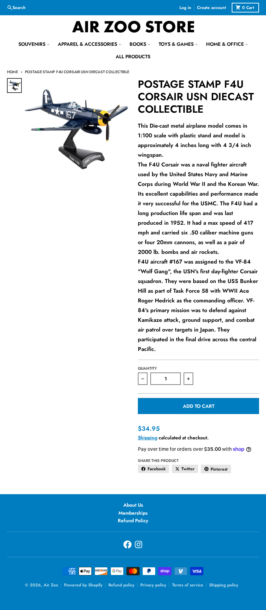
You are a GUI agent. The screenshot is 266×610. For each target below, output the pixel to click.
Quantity (147, 368)
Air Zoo (51, 585)
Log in (185, 8)
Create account (211, 8)
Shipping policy (223, 585)
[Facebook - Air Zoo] (127, 544)
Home (12, 72)
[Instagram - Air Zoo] (138, 544)
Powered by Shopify (83, 585)
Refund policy (121, 585)
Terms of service (187, 585)
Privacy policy (153, 585)
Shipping (147, 437)
